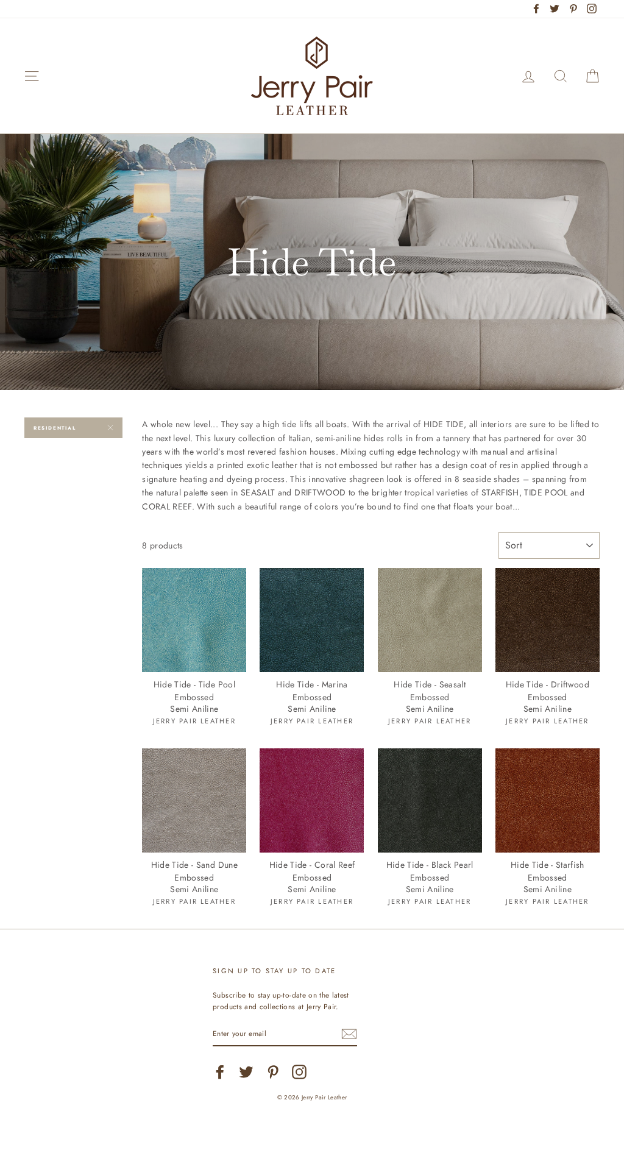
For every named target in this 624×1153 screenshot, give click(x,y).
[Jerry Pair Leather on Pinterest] (273, 1072)
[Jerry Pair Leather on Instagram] (299, 1072)
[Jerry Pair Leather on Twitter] (246, 1072)
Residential (55, 427)
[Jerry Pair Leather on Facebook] (220, 1072)
